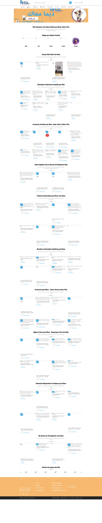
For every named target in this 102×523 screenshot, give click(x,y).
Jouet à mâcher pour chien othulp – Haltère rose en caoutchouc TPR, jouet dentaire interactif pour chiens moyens (42, 303)
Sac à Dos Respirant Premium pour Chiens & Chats (58, 301)
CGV (69, 497)
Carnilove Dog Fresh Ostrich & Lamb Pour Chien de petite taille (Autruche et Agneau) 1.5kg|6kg (42, 282)
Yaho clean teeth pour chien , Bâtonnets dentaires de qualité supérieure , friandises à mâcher (27, 281)
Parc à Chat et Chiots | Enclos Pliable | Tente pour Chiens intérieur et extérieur (63, 145)
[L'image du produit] (59, 69)
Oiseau (51, 46)
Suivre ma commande (75, 497)
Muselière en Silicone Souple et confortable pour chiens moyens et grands (42, 207)
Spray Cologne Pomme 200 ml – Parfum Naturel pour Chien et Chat (58, 342)
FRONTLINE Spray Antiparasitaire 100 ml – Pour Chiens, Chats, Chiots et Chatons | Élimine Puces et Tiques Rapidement (42, 417)
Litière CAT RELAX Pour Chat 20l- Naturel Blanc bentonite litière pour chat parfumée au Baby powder (74, 177)
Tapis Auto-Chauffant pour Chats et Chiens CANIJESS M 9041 (50, 154)
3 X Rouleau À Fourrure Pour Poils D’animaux (42, 65)
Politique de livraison (55, 497)
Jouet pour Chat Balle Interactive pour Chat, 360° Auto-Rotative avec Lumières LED (50, 145)
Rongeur (76, 46)
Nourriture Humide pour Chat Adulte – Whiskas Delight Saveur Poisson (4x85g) (63, 96)
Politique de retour (63, 497)
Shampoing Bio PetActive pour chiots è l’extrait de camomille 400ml (42, 407)
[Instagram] (23, 494)
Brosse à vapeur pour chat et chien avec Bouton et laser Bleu (74, 363)
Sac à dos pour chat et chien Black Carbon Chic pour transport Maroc (37, 144)
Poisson (63, 46)
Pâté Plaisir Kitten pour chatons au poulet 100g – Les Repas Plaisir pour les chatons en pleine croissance (27, 460)
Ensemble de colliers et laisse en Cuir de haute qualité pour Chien (74, 313)
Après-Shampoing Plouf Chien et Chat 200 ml (58, 416)
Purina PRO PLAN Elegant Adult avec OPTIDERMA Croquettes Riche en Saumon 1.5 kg (58, 78)
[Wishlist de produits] (79, 3)
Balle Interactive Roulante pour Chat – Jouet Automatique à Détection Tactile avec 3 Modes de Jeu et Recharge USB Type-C (58, 232)
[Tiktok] (26, 494)
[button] (20, 472)
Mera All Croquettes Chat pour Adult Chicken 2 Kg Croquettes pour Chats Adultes (50, 116)
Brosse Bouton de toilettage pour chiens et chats (27, 355)
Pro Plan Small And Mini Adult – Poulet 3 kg (73, 269)
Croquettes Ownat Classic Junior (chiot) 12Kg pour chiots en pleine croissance (74, 259)
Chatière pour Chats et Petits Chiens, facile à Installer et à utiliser (27, 312)
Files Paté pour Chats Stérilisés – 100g (24, 106)
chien (52, 199)
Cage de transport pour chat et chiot (58, 220)
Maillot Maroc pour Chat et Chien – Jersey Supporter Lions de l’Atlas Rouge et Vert (43, 324)
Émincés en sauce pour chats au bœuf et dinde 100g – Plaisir (58, 460)
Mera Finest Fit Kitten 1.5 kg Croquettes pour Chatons (25, 78)
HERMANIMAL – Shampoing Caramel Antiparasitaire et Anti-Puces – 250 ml (74, 342)
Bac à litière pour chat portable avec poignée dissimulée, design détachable (58, 188)
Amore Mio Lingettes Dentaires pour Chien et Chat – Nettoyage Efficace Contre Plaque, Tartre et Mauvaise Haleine (42, 345)
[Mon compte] (76, 3)
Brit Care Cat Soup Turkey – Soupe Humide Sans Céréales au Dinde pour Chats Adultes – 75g (51, 97)
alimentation (48, 87)
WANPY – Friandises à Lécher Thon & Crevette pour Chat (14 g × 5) (37, 107)
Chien (26, 46)
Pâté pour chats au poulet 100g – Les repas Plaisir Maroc (76, 115)
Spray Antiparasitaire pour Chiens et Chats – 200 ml (58, 394)
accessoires (43, 126)
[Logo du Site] (25, 2)
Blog (81, 497)
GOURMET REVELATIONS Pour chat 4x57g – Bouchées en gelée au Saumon (63, 108)
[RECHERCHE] (70, 2)
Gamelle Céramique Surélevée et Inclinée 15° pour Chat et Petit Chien (25, 135)
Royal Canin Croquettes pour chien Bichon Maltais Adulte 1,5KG (58, 269)
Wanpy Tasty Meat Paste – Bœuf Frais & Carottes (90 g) (42, 260)
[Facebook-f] (20, 494)
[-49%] (74, 391)
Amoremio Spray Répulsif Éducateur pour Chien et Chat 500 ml (27, 364)
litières (44, 167)
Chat (38, 46)
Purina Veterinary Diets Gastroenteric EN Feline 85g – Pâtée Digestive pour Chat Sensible (38, 97)
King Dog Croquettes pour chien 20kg (27, 259)
